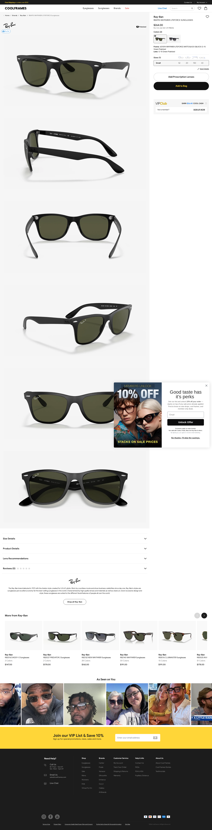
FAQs (137, 767)
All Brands (102, 792)
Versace (102, 771)
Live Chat (162, 8)
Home (7, 15)
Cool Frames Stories (163, 767)
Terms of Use (46, 824)
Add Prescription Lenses (181, 77)
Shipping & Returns (121, 771)
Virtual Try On (87, 788)
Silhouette (103, 775)
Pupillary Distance (142, 775)
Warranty (117, 775)
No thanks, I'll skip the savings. (185, 438)
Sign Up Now (199, 110)
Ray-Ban (23, 15)
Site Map (127, 824)
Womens (85, 780)
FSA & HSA (139, 771)
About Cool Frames (163, 763)
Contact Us (188, 2)
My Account (201, 2)
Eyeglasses (88, 8)
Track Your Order (120, 767)
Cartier (101, 763)
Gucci (101, 784)
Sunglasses (103, 8)
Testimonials (160, 771)
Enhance (102, 780)
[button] (42, 704)
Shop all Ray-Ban (74, 602)
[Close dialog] (206, 385)
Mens (84, 775)
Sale (127, 8)
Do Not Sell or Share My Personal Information (108, 824)
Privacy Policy (57, 824)
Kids (83, 784)
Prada (101, 767)
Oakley (101, 788)
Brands (117, 8)
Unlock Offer (185, 422)
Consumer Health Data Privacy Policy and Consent (79, 824)
